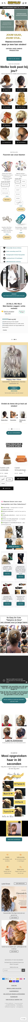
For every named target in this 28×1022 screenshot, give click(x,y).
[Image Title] (5, 414)
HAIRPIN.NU (10, 1003)
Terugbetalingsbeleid (10, 1004)
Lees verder (14, 917)
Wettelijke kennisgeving (10, 1007)
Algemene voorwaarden (10, 1005)
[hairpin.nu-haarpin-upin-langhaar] (6, 81)
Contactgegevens (19, 1007)
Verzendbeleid (20, 1005)
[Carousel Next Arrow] (25, 472)
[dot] (11, 339)
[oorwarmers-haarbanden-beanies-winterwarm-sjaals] (6, 117)
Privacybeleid (19, 1004)
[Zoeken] (5, 3)
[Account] (23, 3)
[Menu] (2, 3)
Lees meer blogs (20, 883)
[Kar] (26, 3)
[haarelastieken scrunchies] (6, 98)
